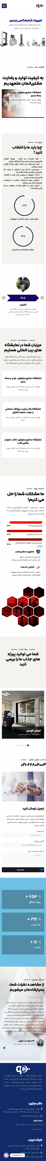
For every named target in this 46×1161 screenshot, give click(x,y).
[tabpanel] (23, 717)
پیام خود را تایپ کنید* (35, 851)
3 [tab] (23, 745)
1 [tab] (28, 745)
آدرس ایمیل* (39, 841)
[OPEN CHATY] (6, 1155)
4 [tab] (20, 745)
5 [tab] (18, 745)
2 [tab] (25, 745)
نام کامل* (40, 831)
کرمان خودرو (33, 731)
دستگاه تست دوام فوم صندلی (30, 734)
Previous (4, 298)
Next (42, 298)
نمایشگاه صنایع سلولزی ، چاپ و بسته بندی (25, 94)
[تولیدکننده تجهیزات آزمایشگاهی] (40, 5)
